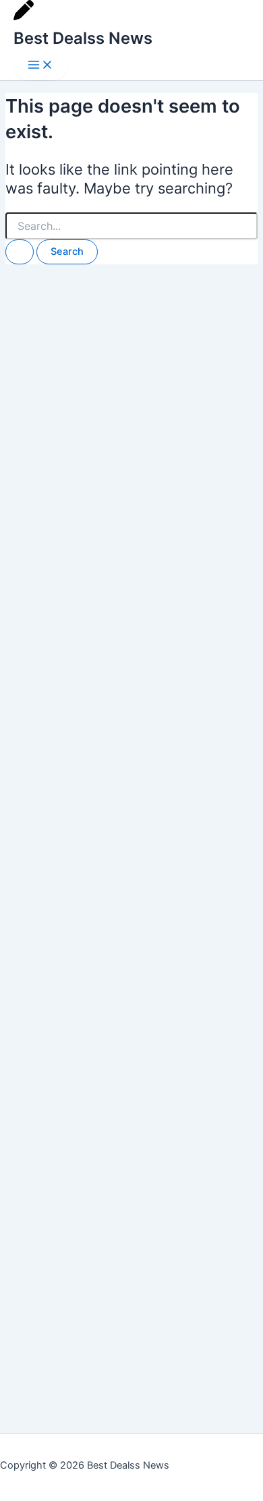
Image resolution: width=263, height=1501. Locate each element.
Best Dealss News (82, 38)
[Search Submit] (19, 251)
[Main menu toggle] (40, 65)
